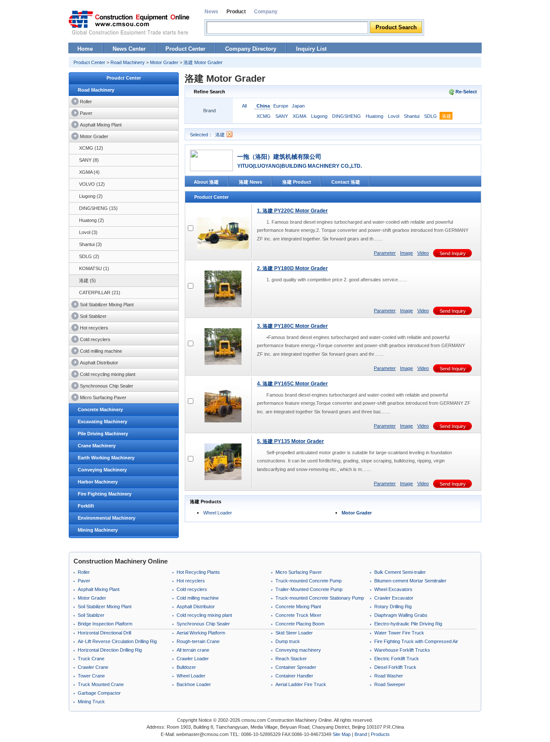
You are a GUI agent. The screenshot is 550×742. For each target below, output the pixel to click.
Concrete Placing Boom (299, 623)
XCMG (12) (91, 148)
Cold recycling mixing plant (107, 374)
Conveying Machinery (102, 469)
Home (85, 49)
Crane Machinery (97, 445)
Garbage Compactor (99, 693)
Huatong (374, 116)
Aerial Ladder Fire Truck (300, 684)
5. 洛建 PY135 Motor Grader (290, 441)
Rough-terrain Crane (198, 641)
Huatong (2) (91, 220)
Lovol (393, 116)
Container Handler (294, 675)
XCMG (264, 116)
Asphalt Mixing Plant (101, 124)
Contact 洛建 (345, 182)
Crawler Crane (93, 667)
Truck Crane (91, 658)
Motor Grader (164, 62)
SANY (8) (89, 160)
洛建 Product (296, 182)
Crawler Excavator (393, 597)
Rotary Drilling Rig (393, 606)
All (244, 105)
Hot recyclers (94, 327)
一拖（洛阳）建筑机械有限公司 (279, 156)
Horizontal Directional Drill (104, 632)
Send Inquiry (453, 253)
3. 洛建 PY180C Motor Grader (292, 326)
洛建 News (250, 182)
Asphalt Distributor (99, 362)
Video (423, 253)
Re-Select (466, 91)
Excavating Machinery (102, 421)
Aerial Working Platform (201, 632)
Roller (86, 101)
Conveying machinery (298, 650)
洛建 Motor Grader (203, 62)
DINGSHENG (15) (98, 208)
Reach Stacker (291, 658)
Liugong (319, 116)
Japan (298, 105)
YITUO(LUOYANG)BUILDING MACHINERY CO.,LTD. (299, 166)
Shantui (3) (90, 244)
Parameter (385, 253)
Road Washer (388, 675)
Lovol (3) (88, 232)
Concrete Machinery (100, 409)
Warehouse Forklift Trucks (402, 650)
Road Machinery (127, 62)
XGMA (299, 116)
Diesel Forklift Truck (395, 667)
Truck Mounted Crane (101, 684)
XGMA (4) (89, 172)
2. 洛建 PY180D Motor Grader (292, 268)
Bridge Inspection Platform (105, 623)
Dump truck (287, 641)
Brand (360, 734)
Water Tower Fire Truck (399, 632)
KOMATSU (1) (94, 268)
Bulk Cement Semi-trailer (400, 572)
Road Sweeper (389, 684)
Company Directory (250, 49)
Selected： (201, 134)
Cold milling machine (101, 351)
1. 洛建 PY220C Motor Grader (292, 211)
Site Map (342, 734)
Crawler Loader (193, 658)
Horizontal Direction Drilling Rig (110, 650)
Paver (86, 113)
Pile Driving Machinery (103, 433)
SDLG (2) (89, 256)
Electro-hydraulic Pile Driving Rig (408, 623)
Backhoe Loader (194, 684)
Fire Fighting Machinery (104, 493)
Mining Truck (91, 701)
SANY (281, 116)
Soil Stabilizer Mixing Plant (107, 304)
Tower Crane (91, 675)
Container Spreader (295, 667)
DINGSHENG (346, 116)
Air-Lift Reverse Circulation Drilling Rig (117, 641)
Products (380, 734)
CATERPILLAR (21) (99, 292)
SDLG (430, 116)
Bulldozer (186, 667)
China (263, 105)
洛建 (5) (87, 280)
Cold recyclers (95, 339)
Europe (280, 105)
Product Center (185, 49)
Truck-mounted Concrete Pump (308, 580)
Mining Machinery (98, 530)
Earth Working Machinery (106, 457)
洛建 (446, 116)
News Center (129, 49)
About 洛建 (206, 182)
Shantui (411, 116)
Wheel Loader (217, 512)
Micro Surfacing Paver (103, 397)
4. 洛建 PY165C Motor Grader (292, 384)
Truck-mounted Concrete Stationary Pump (319, 597)
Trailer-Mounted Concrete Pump (308, 589)
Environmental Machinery (106, 517)
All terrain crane (193, 650)
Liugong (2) (91, 196)
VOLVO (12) (92, 184)
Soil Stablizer (93, 316)
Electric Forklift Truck (396, 658)
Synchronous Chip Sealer (106, 385)
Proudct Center (124, 77)
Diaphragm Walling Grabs (401, 615)
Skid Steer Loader (294, 632)
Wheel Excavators (393, 589)
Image (406, 253)
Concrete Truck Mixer (298, 615)
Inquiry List (311, 49)
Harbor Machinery (98, 481)
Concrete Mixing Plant (298, 606)
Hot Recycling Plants (198, 572)
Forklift (86, 505)
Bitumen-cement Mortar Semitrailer (410, 580)
